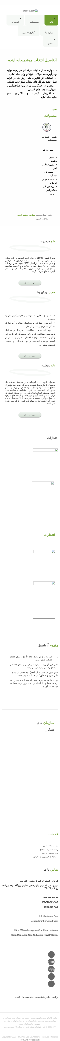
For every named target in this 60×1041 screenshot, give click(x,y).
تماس (50, 43)
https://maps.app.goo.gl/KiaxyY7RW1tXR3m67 (34, 935)
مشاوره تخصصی (50, 845)
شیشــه (48, 365)
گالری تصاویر (28, 32)
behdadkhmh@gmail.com (44, 921)
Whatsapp (51, 969)
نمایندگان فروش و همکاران (45, 856)
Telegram (51, 962)
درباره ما (49, 32)
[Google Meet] (51, 984)
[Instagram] (51, 954)
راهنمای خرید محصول (48, 849)
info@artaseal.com (48, 916)
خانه (51, 22)
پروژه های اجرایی (50, 853)
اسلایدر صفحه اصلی (26, 215)
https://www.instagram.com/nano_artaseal (36, 930)
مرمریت (47, 241)
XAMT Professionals (31, 1040)
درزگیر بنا (46, 292)
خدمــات (15, 22)
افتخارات (52, 438)
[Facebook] (51, 976)
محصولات (34, 22)
